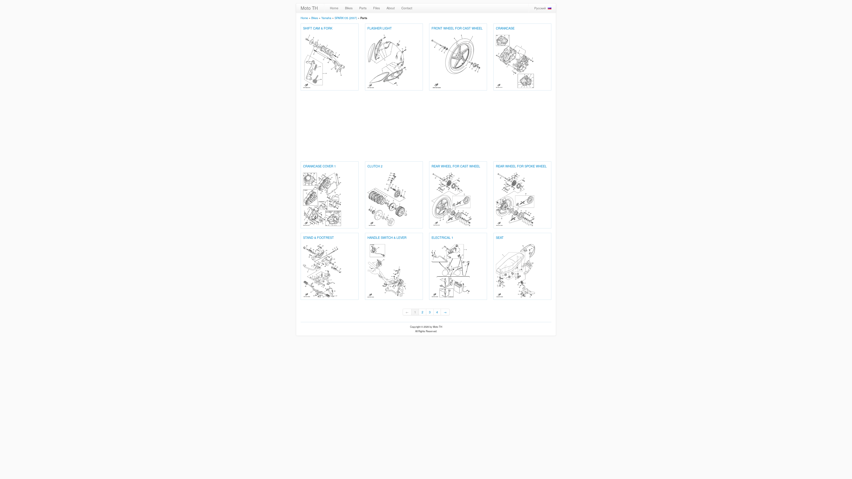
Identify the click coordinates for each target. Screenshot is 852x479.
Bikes (349, 8)
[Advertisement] (426, 126)
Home (334, 8)
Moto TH (309, 8)
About (391, 8)
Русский (540, 8)
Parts (363, 8)
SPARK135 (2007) (346, 18)
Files (376, 8)
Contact (406, 8)
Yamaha (326, 18)
